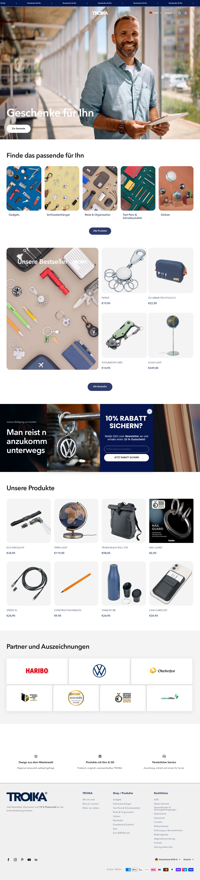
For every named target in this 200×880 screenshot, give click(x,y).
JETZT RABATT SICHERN (126, 458)
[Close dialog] (149, 411)
